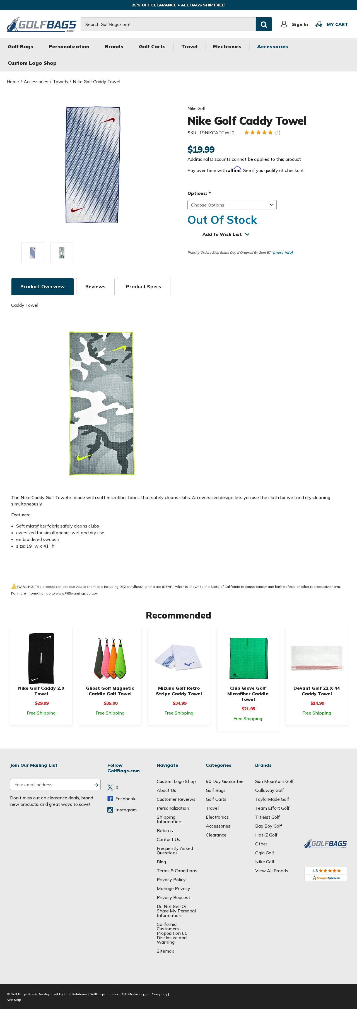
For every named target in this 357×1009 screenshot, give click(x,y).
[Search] (264, 24)
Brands (114, 46)
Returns (165, 830)
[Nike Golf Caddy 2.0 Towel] (41, 658)
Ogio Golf (264, 852)
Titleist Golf (267, 817)
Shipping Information (169, 819)
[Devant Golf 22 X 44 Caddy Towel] (316, 658)
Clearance (216, 835)
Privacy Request (173, 897)
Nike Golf (264, 861)
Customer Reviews (176, 799)
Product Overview (42, 286)
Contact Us (168, 839)
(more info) (283, 252)
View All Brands (271, 870)
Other (261, 844)
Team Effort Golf (272, 808)
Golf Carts (152, 46)
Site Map (14, 1000)
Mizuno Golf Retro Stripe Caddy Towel (179, 690)
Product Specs (143, 286)
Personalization (69, 46)
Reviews (95, 286)
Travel (189, 46)
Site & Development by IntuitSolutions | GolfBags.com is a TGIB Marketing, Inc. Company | (98, 994)
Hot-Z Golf (266, 835)
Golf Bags (20, 46)
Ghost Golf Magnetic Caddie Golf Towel (110, 690)
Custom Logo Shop (32, 63)
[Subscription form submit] (96, 784)
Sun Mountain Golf (274, 781)
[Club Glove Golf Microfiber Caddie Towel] (248, 658)
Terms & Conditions (177, 870)
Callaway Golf (269, 790)
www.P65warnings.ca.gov (77, 593)
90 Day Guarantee (224, 781)
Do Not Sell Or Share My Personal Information (176, 910)
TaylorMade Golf (272, 799)
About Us (166, 790)
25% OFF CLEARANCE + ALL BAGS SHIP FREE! (178, 5)
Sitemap (165, 951)
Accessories (272, 46)
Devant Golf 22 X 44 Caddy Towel (316, 690)
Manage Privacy (173, 888)
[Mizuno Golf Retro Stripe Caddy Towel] (179, 658)
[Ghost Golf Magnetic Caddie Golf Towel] (110, 658)
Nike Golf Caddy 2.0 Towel (41, 690)
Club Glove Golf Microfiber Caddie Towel (247, 693)
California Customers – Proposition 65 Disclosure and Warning (172, 933)
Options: (199, 193)
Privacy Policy (171, 879)
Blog (161, 861)
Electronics (227, 46)
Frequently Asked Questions (175, 850)
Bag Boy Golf (268, 826)
